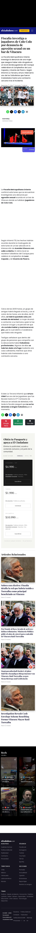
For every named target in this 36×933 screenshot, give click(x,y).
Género (14, 896)
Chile (11, 85)
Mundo (3, 881)
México (3, 873)
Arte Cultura (13, 899)
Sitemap (29, 918)
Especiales (22, 896)
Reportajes (23, 881)
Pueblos (30, 894)
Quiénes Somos (6, 847)
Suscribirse (18, 481)
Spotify (21, 862)
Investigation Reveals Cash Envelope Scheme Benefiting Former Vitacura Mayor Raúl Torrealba (15, 718)
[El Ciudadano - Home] (9, 30)
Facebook (22, 847)
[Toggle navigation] (32, 31)
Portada (17, 85)
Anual (28, 456)
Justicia (4, 896)
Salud (9, 896)
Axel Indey (6, 119)
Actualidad (23, 873)
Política (3, 894)
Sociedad (30, 896)
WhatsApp (18, 423)
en (27, 920)
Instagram (22, 850)
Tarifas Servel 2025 (19, 918)
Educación (4, 899)
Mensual (20, 456)
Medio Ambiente (13, 894)
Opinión (22, 875)
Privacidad (4, 859)
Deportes (4, 85)
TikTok (21, 859)
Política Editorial (6, 850)
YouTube (30, 423)
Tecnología (23, 899)
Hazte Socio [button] (24, 30)
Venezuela (4, 875)
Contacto (4, 856)
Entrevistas (23, 878)
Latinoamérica (6, 878)
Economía (23, 894)
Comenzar (18, 506)
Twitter (21, 853)
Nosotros (16, 912)
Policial (24, 85)
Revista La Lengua (25, 884)
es (24, 920)
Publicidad (4, 853)
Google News (6, 424)
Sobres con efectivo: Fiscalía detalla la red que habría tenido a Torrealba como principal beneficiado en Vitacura (17, 590)
